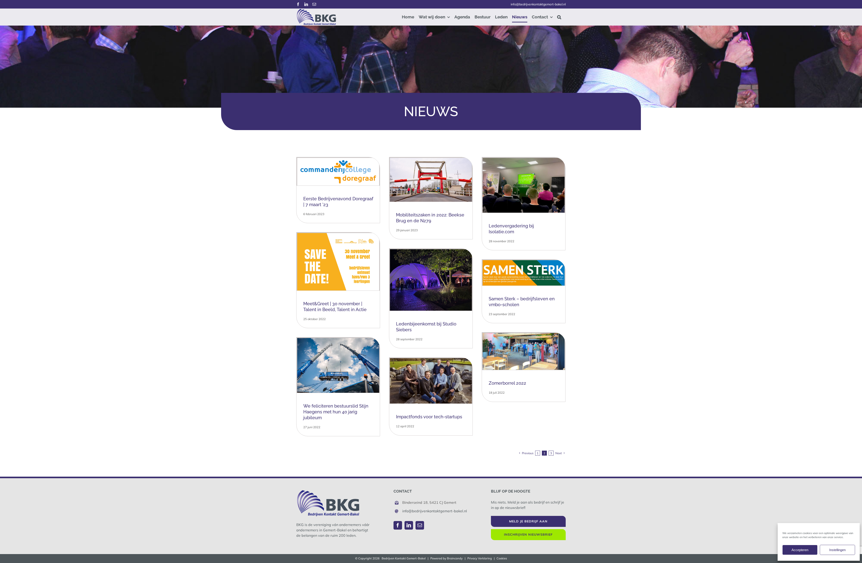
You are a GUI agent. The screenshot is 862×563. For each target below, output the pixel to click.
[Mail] (420, 525)
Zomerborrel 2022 (507, 383)
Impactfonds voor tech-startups (429, 416)
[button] (559, 17)
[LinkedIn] (409, 525)
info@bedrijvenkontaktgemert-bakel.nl (538, 4)
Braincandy (455, 558)
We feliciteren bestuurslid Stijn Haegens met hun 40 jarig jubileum (335, 411)
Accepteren (800, 550)
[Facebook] (398, 525)
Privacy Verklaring (479, 558)
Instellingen (837, 550)
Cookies (502, 558)
